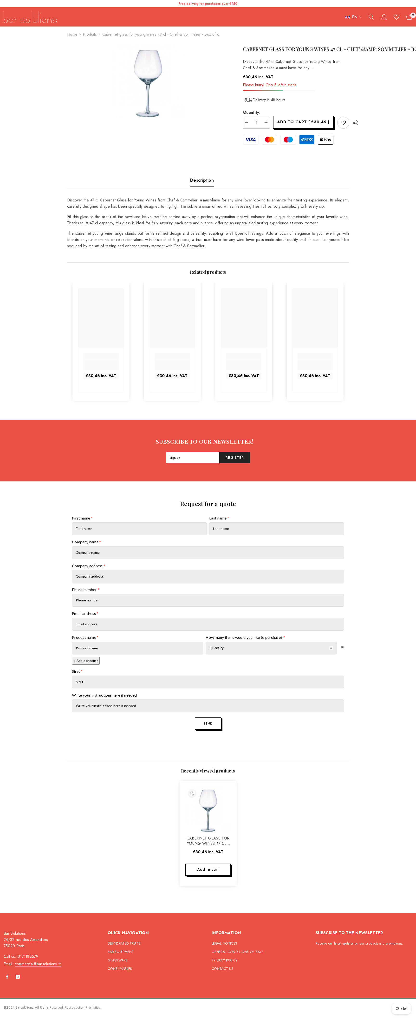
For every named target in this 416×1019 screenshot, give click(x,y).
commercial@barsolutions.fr (38, 964)
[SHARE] (353, 123)
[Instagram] (17, 976)
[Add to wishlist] (343, 123)
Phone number (85, 589)
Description (202, 180)
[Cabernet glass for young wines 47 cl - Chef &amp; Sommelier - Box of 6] (208, 809)
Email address (85, 613)
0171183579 (28, 956)
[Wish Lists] (396, 17)
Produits (90, 34)
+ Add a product (86, 661)
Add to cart (303, 122)
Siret (77, 671)
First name (82, 518)
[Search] (371, 17)
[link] (101, 365)
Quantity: (251, 112)
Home (72, 34)
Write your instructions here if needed (104, 695)
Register (235, 457)
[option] (148, 82)
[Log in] (384, 17)
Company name (86, 541)
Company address (88, 565)
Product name (85, 637)
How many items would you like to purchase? (245, 637)
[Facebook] (7, 976)
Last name (219, 518)
